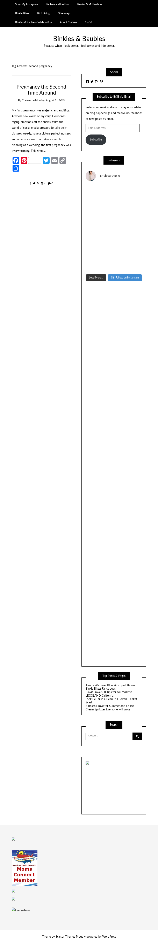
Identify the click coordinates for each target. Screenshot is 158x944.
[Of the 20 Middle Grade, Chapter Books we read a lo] (128, 193)
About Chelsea (68, 22)
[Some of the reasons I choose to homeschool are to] (99, 228)
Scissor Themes (65, 936)
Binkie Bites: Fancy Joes (101, 688)
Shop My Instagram (26, 4)
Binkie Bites (22, 13)
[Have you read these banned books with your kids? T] (99, 263)
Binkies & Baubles (79, 39)
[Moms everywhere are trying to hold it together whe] (128, 228)
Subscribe (96, 139)
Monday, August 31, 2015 (50, 100)
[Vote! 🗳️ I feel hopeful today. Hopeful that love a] (128, 211)
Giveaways (64, 13)
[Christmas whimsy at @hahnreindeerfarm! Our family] (99, 211)
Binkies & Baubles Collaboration (33, 22)
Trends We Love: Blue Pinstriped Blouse (110, 685)
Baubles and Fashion (57, 4)
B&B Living (43, 13)
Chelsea (26, 100)
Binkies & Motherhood (90, 4)
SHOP (88, 22)
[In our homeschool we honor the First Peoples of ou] (128, 245)
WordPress (109, 936)
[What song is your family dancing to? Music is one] (99, 245)
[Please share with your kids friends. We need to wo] (99, 193)
